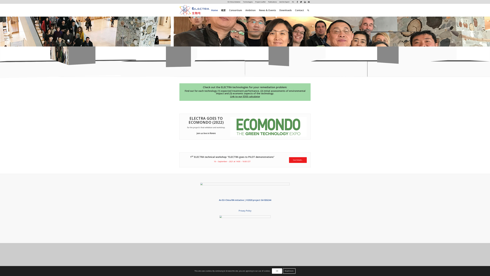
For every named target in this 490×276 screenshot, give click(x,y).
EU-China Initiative (234, 2)
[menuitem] (234, 2)
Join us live (202, 133)
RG (293, 2)
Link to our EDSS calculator (245, 96)
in (208, 133)
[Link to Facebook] (297, 2)
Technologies (248, 2)
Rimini (212, 133)
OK (277, 271)
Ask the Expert (284, 2)
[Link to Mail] (309, 2)
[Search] (308, 10)
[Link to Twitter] (301, 2)
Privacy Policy (245, 210)
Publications (272, 2)
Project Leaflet (260, 2)
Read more (289, 271)
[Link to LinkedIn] (305, 2)
